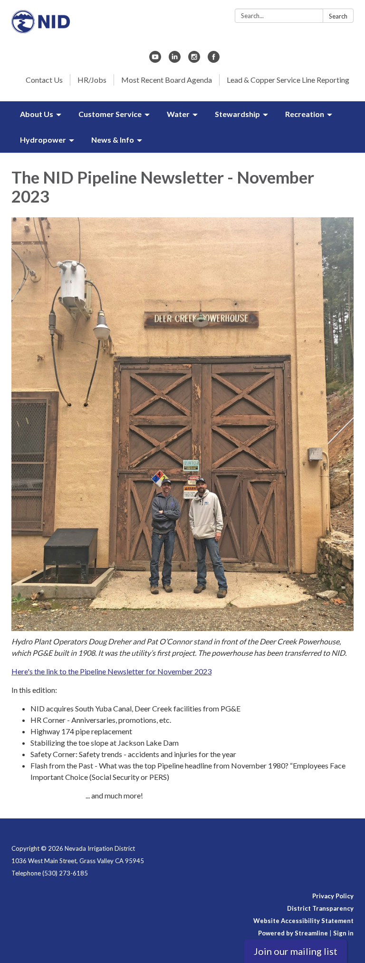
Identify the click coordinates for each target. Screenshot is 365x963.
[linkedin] (175, 59)
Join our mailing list (295, 951)
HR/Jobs (91, 79)
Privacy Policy (333, 896)
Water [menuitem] (178, 113)
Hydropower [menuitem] (43, 139)
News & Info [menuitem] (112, 139)
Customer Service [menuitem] (110, 113)
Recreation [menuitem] (304, 113)
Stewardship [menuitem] (237, 113)
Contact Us (44, 79)
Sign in (343, 933)
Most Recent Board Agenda (166, 79)
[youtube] (155, 59)
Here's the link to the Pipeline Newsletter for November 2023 (111, 671)
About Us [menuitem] (36, 113)
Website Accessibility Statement (303, 920)
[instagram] (194, 59)
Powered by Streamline (293, 933)
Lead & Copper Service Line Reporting (288, 79)
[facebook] (214, 59)
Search (338, 16)
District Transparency (320, 908)
